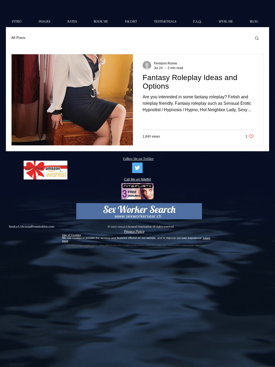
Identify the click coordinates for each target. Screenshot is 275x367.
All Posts (18, 38)
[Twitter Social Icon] (137, 168)
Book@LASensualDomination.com (31, 226)
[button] (256, 38)
